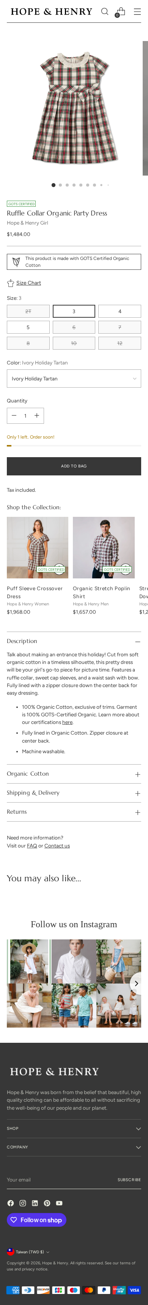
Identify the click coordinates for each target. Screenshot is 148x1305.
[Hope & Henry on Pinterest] (47, 1204)
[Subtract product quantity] (14, 415)
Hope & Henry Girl (27, 223)
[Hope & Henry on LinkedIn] (35, 1204)
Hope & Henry (55, 1263)
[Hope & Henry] (51, 11)
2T (28, 311)
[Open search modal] (104, 11)
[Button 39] (126, 569)
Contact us (57, 846)
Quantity (17, 401)
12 (120, 343)
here (67, 722)
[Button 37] (59, 569)
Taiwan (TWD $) (30, 1252)
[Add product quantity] (37, 415)
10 (74, 343)
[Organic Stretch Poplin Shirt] (103, 547)
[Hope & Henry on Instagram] (23, 1204)
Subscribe (129, 1179)
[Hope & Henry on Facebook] (11, 1204)
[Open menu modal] (137, 11)
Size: (14, 298)
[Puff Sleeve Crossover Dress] (37, 547)
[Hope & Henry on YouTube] (60, 1204)
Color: (37, 363)
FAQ (32, 846)
